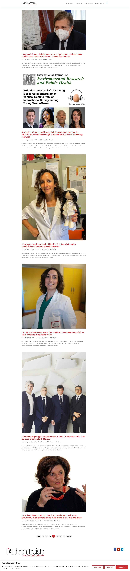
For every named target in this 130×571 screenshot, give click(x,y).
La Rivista (79, 3)
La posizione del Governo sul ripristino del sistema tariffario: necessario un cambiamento (52, 55)
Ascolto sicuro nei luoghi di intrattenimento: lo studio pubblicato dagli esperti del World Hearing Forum (52, 134)
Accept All (122, 567)
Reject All (110, 567)
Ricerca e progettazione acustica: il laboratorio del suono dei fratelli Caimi (53, 437)
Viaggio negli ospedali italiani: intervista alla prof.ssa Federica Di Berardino (49, 245)
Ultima (69, 536)
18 (60, 536)
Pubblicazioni (88, 3)
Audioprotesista (29, 59)
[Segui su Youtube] (118, 549)
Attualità (45, 59)
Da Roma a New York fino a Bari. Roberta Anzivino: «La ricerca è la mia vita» (53, 333)
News (96, 3)
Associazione (70, 3)
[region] (65, 565)
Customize (97, 567)
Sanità (51, 140)
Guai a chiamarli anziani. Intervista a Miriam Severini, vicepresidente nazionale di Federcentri (52, 516)
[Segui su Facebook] (115, 549)
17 (57, 536)
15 (50, 536)
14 (46, 536)
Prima (39, 536)
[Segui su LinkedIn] (122, 549)
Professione (53, 249)
